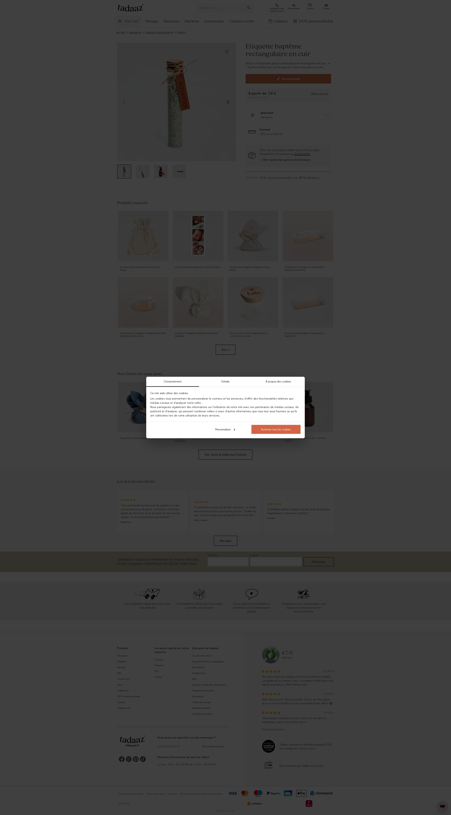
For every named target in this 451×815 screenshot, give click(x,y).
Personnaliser (223, 429)
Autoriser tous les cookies (276, 429)
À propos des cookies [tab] (278, 381)
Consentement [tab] (172, 381)
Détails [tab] (225, 381)
